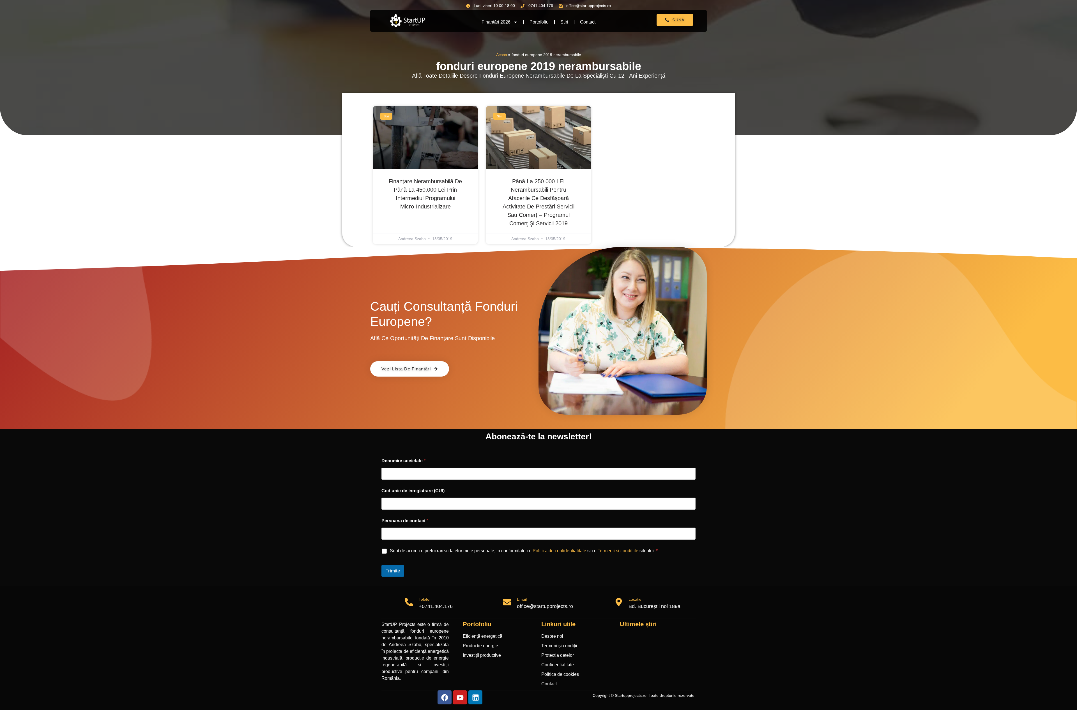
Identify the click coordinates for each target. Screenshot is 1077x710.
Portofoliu (539, 22)
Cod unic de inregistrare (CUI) (413, 490)
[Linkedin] (475, 697)
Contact (587, 22)
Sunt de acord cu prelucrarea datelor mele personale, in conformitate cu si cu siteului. (524, 550)
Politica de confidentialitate (559, 550)
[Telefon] (409, 602)
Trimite (393, 571)
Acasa (501, 55)
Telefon (425, 599)
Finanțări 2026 (496, 22)
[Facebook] (445, 697)
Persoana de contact (404, 520)
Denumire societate (403, 460)
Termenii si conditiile (618, 550)
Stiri (564, 22)
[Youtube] (460, 697)
